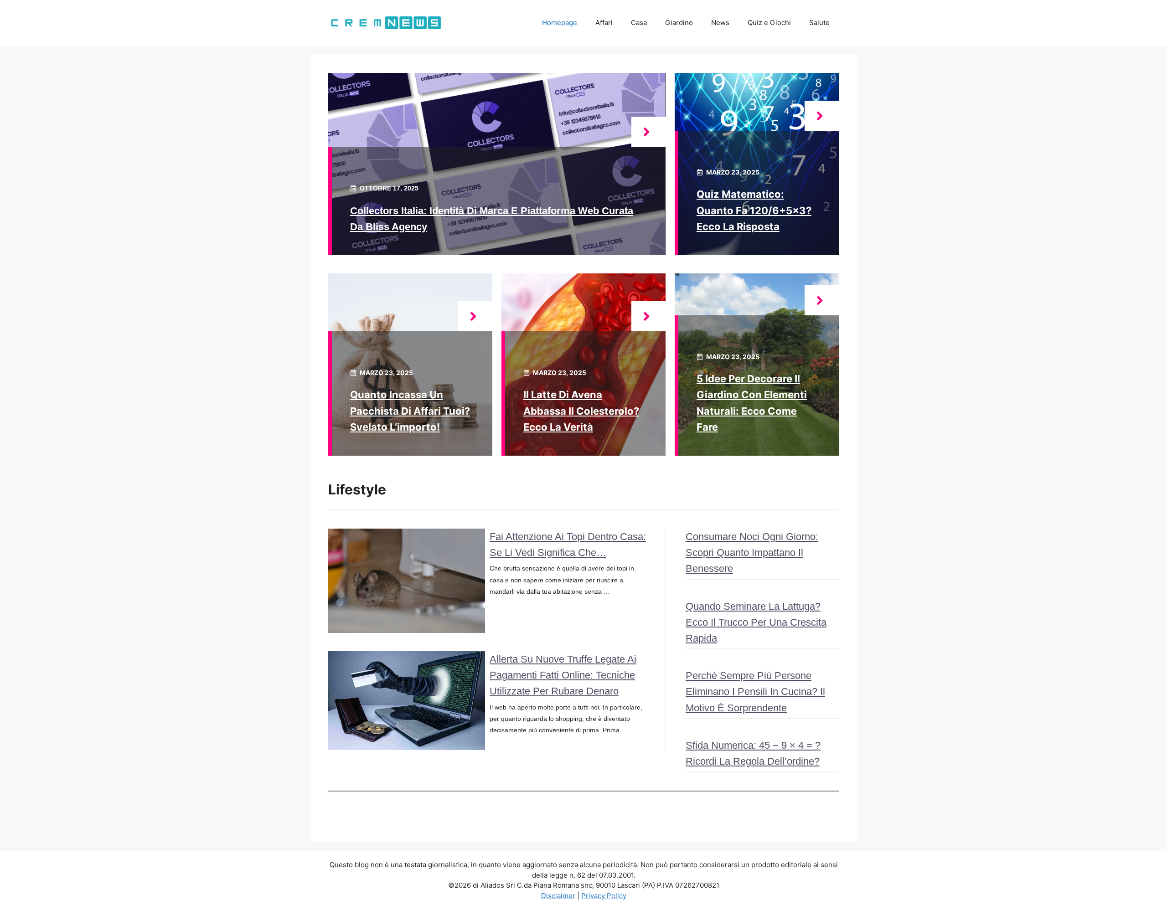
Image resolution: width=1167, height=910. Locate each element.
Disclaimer (558, 895)
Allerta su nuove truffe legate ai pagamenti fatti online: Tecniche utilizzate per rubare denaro (563, 675)
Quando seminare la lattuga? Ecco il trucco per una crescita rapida (756, 622)
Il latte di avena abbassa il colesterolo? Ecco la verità (581, 410)
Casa (639, 22)
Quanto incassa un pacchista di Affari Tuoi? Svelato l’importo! (410, 410)
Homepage (559, 22)
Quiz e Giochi (769, 22)
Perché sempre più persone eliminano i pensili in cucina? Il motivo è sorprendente (755, 691)
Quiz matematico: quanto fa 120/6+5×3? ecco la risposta (754, 210)
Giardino (679, 22)
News (720, 22)
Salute (819, 22)
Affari (604, 22)
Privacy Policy (603, 895)
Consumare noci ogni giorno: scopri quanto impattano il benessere (752, 552)
